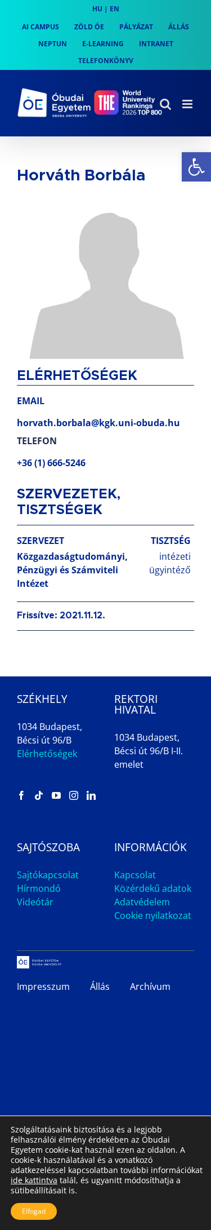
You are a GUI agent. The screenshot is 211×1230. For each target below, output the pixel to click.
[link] (196, 167)
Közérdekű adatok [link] (152, 888)
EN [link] (114, 9)
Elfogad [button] (34, 1211)
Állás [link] (100, 986)
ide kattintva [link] (34, 1180)
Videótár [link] (35, 902)
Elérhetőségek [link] (47, 753)
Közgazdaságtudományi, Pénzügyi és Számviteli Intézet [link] (72, 570)
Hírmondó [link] (39, 888)
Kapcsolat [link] (135, 875)
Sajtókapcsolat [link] (48, 875)
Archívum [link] (150, 986)
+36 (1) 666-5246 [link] (51, 463)
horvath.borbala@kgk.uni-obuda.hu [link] (98, 423)
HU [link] (97, 9)
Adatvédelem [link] (142, 902)
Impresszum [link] (43, 986)
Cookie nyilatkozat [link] (152, 915)
